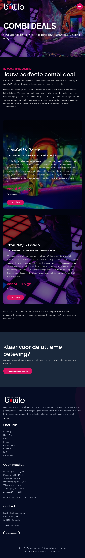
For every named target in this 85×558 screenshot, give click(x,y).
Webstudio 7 (60, 548)
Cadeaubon (8, 449)
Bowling (7, 432)
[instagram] (8, 418)
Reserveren (8, 455)
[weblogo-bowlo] (13, 3)
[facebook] (4, 418)
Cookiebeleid (56, 551)
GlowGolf (7, 84)
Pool (5, 438)
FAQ (5, 452)
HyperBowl (8, 435)
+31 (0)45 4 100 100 (13, 525)
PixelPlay (71, 81)
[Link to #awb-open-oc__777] (79, 6)
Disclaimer (28, 551)
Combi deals (9, 445)
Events (6, 442)
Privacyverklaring (41, 551)
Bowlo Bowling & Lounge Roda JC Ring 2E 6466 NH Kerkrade (14, 516)
